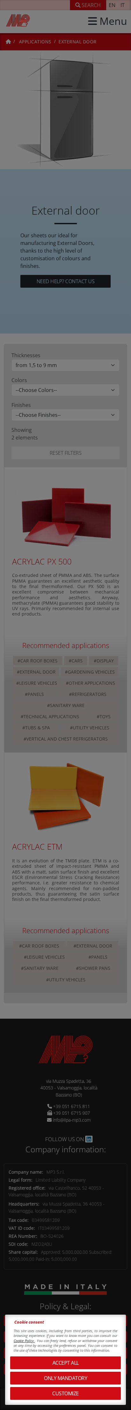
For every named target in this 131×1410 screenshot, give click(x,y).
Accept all (65, 1362)
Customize (65, 1393)
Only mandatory (65, 1378)
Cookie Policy (24, 1340)
